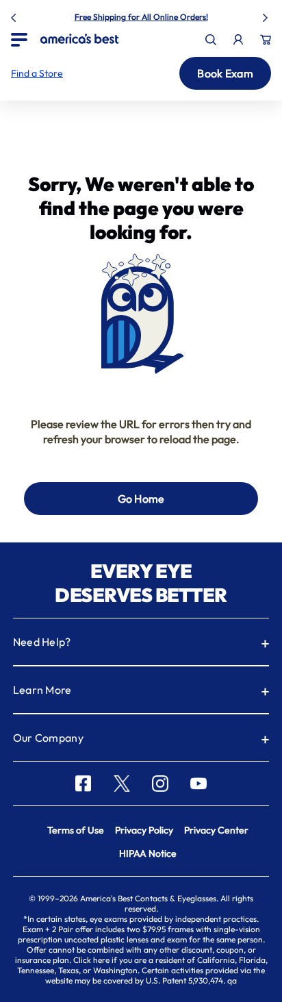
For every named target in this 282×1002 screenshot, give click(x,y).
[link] (79, 39)
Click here (91, 960)
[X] (122, 783)
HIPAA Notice (148, 853)
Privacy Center (216, 830)
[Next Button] (267, 15)
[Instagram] (160, 783)
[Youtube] (198, 783)
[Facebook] (83, 783)
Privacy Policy (144, 830)
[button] (37, 73)
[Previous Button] (15, 15)
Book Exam (225, 73)
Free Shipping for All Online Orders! (141, 17)
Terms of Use (75, 830)
